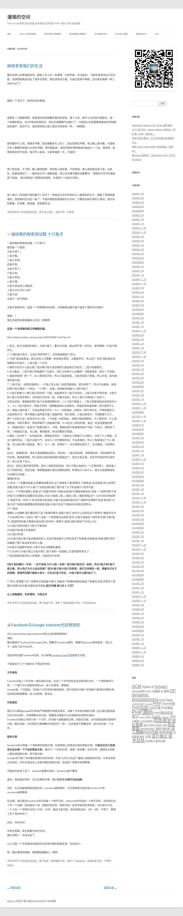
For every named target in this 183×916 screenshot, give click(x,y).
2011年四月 (138, 579)
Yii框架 (135, 721)
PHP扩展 (154, 707)
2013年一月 (138, 493)
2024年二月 (138, 322)
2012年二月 (138, 536)
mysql (148, 704)
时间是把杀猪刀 (147, 729)
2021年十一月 (139, 408)
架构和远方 (141, 34)
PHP (157, 34)
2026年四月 (138, 211)
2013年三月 (138, 485)
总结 (164, 725)
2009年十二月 (139, 648)
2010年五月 (138, 626)
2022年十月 (138, 361)
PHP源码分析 (100, 34)
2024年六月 (138, 305)
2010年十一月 (139, 600)
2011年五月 (138, 575)
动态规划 (162, 720)
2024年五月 (138, 309)
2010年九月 (138, 609)
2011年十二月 (139, 545)
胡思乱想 (92, 860)
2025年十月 (138, 236)
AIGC (148, 691)
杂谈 (57, 212)
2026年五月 (138, 206)
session (165, 717)
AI (152, 686)
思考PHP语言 (155, 725)
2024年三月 (138, 318)
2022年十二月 (139, 352)
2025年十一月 (139, 232)
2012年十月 (138, 506)
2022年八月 (138, 369)
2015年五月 (138, 429)
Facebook (80, 860)
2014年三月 (138, 446)
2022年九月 (138, 365)
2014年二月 (138, 451)
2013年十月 (138, 463)
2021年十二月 (139, 403)
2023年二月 (138, 343)
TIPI (172, 717)
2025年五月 (138, 258)
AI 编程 (165, 691)
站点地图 (51, 901)
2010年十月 (138, 605)
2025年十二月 (139, 228)
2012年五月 (138, 523)
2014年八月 (138, 438)
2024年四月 (138, 313)
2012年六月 (138, 519)
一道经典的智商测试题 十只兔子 (35, 234)
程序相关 (55, 860)
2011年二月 (138, 588)
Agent (146, 686)
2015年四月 (138, 433)
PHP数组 (167, 707)
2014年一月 (138, 455)
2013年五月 (138, 476)
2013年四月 (138, 481)
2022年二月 (138, 395)
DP (173, 690)
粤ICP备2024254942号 (34, 901)
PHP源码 (142, 712)
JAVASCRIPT (138, 704)
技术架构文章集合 (52, 34)
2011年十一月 (139, 549)
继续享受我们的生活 (25, 66)
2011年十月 (138, 553)
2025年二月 (138, 271)
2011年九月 (138, 558)
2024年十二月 (139, 279)
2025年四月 (138, 262)
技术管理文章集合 (77, 34)
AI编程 (156, 691)
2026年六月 (138, 202)
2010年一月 (138, 643)
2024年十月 (138, 288)
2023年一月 (138, 348)
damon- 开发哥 (14, 901)
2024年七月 (138, 301)
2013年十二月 (139, 459)
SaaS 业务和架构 (27, 34)
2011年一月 (138, 592)
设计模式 (159, 736)
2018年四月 (138, 412)
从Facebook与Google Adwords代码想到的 (43, 625)
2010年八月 (138, 613)
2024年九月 (138, 292)
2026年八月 (138, 194)
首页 (9, 34)
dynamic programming (145, 697)
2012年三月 (138, 532)
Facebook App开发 (61, 655)
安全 (145, 725)
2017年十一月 (139, 416)
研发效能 (166, 732)
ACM (136, 686)
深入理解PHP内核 (153, 730)
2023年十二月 (139, 331)
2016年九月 (138, 425)
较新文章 (110, 887)
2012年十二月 (139, 498)
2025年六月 (138, 254)
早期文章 (13, 887)
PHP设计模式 (121, 34)
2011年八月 (138, 562)
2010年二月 (138, 639)
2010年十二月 (139, 596)
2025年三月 (138, 266)
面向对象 (160, 741)
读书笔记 (150, 741)
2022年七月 (138, 373)
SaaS (156, 717)
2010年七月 (138, 618)
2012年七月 (138, 515)
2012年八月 (138, 510)
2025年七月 (138, 249)
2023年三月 (138, 339)
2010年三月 (138, 635)
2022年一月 (138, 399)
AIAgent (161, 686)
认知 (148, 736)
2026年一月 (138, 224)
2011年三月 (138, 583)
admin (92, 602)
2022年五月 (138, 382)
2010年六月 (138, 622)
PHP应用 (140, 707)
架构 (159, 728)
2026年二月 (138, 219)
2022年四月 (138, 386)
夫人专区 (48, 212)
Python (142, 717)
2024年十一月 (139, 283)
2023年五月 (138, 335)
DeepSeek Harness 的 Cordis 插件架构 (152, 125)
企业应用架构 (146, 721)
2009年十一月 (139, 652)
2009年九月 (138, 660)
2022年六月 (138, 378)
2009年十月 (138, 656)
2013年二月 (138, 489)
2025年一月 (138, 275)
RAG (148, 717)
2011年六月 (138, 570)
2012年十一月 (139, 502)
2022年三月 (138, 391)
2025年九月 (138, 241)
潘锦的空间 (18, 17)
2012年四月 (138, 528)
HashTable (166, 699)
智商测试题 (69, 602)
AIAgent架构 (138, 691)
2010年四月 (138, 630)
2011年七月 (138, 566)
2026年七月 (138, 198)
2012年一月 (138, 540)
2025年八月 (138, 245)
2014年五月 (138, 442)
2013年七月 (138, 472)
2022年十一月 (139, 356)
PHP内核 (168, 704)
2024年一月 (138, 326)
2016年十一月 (139, 421)
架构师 (166, 728)
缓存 (142, 736)
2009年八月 (138, 665)
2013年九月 (138, 468)
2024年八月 (138, 296)
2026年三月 (138, 215)
